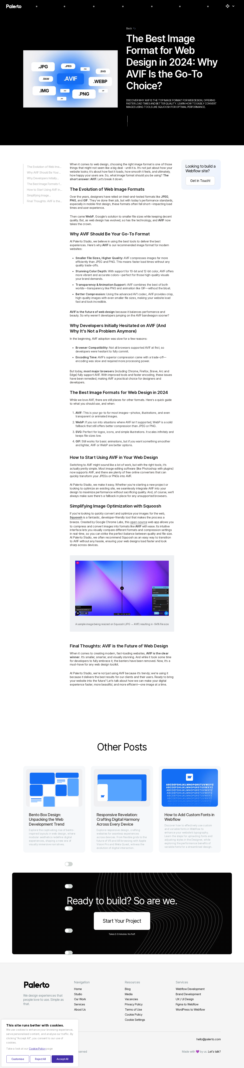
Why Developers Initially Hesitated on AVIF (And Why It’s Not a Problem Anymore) (44, 178)
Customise (17, 1058)
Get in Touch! (200, 180)
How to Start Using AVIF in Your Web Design (43, 190)
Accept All (62, 1058)
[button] (229, 6)
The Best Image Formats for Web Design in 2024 (44, 184)
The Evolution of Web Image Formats (45, 167)
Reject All (40, 1058)
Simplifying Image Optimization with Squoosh (44, 196)
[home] (14, 6)
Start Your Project (122, 921)
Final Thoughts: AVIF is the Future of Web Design (43, 201)
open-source (138, 522)
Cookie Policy (37, 1048)
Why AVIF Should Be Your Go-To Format (43, 173)
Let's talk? (214, 1051)
